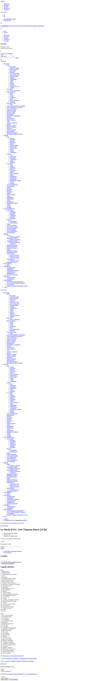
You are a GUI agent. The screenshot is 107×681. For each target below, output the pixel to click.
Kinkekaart (18, 661)
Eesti (5, 31)
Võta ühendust (7, 20)
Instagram (20, 674)
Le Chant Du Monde (12, 533)
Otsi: (2, 55)
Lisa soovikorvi (7, 552)
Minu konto (7, 4)
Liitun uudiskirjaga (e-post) (7, 666)
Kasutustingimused (32, 658)
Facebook (15, 674)
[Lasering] (3, 61)
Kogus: (2, 546)
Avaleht (2, 1)
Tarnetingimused (23, 658)
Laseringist (7, 661)
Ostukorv (6, 6)
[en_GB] (1, 23)
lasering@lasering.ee (32, 674)
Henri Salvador (4, 525)
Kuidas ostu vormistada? (13, 658)
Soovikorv (6, 5)
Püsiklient (13, 661)
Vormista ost (7, 8)
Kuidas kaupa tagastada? (28, 661)
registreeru (10, 53)
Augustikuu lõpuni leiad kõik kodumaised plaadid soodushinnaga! (22, 25)
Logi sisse (6, 9)
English (6, 32)
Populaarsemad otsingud (10, 19)
